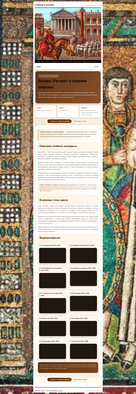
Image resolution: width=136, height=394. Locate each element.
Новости (47, 61)
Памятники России (77, 61)
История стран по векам (66, 61)
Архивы (95, 61)
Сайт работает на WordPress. (92, 390)
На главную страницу (80, 121)
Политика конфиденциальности (54, 390)
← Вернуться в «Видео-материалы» (59, 121)
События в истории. (44, 5)
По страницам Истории (55, 61)
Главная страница (40, 61)
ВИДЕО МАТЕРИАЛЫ (87, 61)
